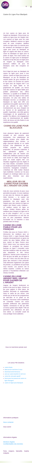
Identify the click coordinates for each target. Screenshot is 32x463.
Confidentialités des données (13, 444)
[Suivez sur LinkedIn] (11, 431)
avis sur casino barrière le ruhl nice (15, 374)
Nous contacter (8, 422)
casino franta (8, 367)
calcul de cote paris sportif (12, 376)
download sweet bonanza (12, 371)
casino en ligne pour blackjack (14, 382)
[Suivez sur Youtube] (8, 431)
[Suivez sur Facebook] (4, 431)
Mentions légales (9, 442)
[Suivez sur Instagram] (14, 431)
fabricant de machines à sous (13, 369)
